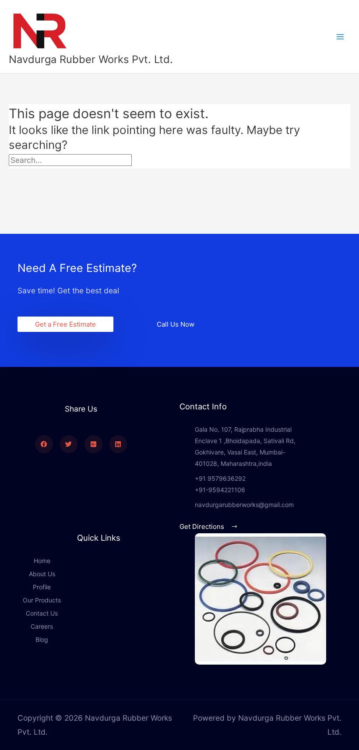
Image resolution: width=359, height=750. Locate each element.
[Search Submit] (151, 160)
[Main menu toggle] (340, 37)
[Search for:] (90, 160)
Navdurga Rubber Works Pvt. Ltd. (91, 59)
